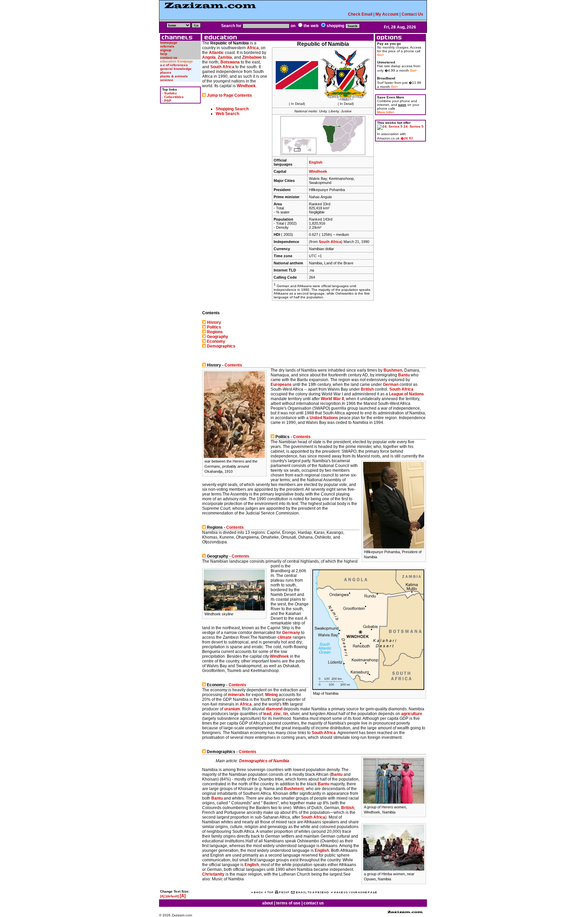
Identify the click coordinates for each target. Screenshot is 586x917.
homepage (168, 42)
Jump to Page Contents (229, 95)
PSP (167, 100)
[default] (172, 896)
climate (284, 637)
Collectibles (174, 97)
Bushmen (393, 370)
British (367, 389)
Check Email (360, 14)
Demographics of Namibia (264, 761)
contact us (168, 57)
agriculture (411, 713)
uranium (232, 709)
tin (285, 713)
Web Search (227, 113)
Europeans (281, 384)
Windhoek (318, 171)
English (316, 162)
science (166, 80)
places (165, 72)
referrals (167, 46)
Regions (215, 332)
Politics (214, 327)
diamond (274, 709)
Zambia (225, 57)
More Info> (385, 112)
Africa (253, 47)
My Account (386, 14)
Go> (380, 55)
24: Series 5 (414, 126)
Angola (209, 57)
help (163, 54)
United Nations (324, 417)
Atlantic (216, 52)
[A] (162, 896)
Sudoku (170, 93)
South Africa (330, 242)
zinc (277, 713)
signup (165, 50)
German (390, 384)
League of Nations (406, 394)
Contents (233, 365)
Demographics (221, 346)
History (214, 322)
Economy (216, 341)
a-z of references (174, 65)
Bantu (404, 375)
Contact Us (412, 14)
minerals (236, 694)
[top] (269, 892)
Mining (271, 694)
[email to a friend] (310, 892)
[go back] (257, 892)
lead (267, 713)
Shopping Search (232, 109)
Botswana (230, 62)
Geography (217, 336)
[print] (282, 892)
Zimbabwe (252, 57)
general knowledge (176, 69)
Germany (291, 632)
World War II (332, 398)
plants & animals (174, 76)
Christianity (213, 874)
